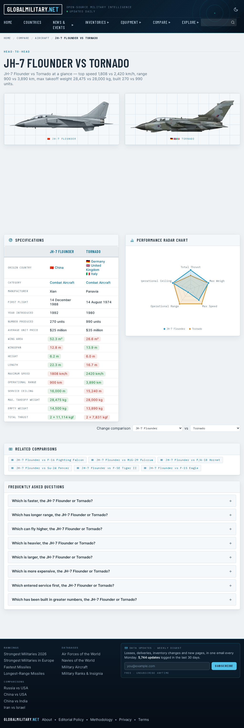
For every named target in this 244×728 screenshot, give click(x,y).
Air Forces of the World (81, 654)
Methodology (101, 719)
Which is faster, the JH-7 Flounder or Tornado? (52, 500)
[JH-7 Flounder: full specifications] (61, 117)
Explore (189, 22)
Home (8, 22)
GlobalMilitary (33, 9)
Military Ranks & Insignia (82, 673)
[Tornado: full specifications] (182, 117)
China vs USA (15, 694)
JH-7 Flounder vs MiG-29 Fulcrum (124, 460)
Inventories (95, 22)
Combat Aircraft (62, 282)
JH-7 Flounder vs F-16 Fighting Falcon (49, 460)
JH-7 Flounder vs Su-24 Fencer (42, 468)
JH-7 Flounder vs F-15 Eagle (172, 468)
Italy (94, 274)
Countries (32, 22)
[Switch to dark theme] (236, 9)
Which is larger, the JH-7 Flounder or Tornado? (52, 557)
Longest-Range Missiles (24, 673)
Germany (98, 261)
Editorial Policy (71, 719)
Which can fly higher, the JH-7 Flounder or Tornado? (57, 529)
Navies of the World (78, 660)
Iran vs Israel (14, 707)
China (59, 267)
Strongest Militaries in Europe (29, 660)
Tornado (188, 138)
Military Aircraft (74, 667)
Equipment (129, 22)
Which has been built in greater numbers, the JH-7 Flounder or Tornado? (74, 599)
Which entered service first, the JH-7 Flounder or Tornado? (63, 585)
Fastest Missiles (17, 667)
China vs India (15, 701)
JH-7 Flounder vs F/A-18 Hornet (192, 460)
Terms (143, 719)
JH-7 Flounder (64, 138)
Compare (160, 22)
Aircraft (42, 38)
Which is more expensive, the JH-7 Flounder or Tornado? (61, 571)
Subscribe (224, 666)
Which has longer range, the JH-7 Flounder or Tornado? (60, 515)
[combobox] (219, 22)
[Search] (233, 22)
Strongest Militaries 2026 (25, 654)
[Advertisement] (122, 189)
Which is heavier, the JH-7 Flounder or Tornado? (53, 543)
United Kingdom (93, 268)
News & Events (59, 24)
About (47, 719)
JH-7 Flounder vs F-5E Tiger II (108, 468)
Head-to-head (17, 51)
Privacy (125, 719)
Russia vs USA (16, 688)
